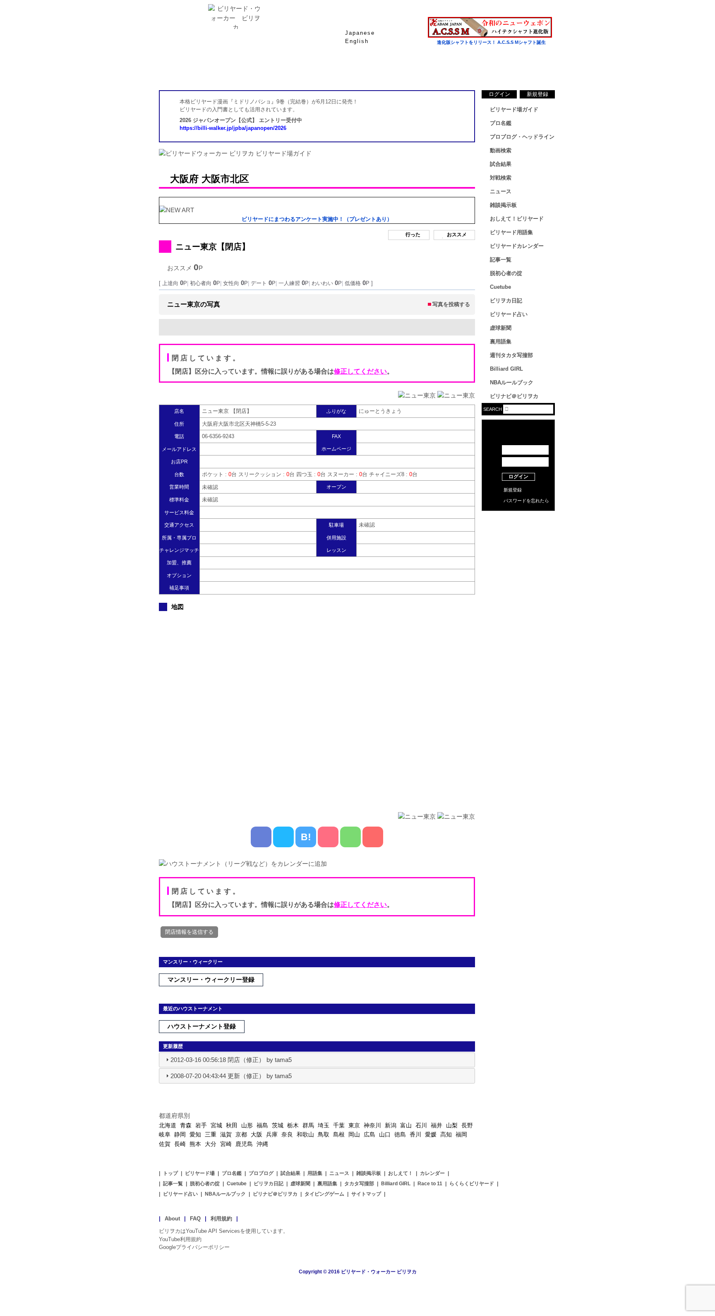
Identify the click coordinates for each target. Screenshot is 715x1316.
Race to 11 (429, 1184)
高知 (446, 1134)
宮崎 (226, 1144)
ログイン (499, 94)
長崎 (180, 1144)
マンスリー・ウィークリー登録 (211, 979)
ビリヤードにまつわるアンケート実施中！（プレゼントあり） (317, 219)
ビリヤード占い (509, 314)
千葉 (339, 1125)
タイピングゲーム (324, 1194)
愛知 (195, 1134)
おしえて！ (400, 1173)
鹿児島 (244, 1144)
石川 (421, 1125)
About (172, 1218)
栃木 (293, 1125)
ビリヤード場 (200, 1173)
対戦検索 (500, 178)
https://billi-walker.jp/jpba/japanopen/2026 (233, 128)
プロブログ (261, 1173)
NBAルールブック (511, 382)
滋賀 (226, 1134)
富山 (406, 1125)
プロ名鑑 (324, 70)
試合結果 (391, 70)
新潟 (390, 1125)
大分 (210, 1144)
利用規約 (221, 1218)
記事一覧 (500, 259)
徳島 (400, 1134)
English (357, 41)
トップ (170, 1173)
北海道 (167, 1125)
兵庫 (272, 1134)
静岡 (180, 1134)
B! (306, 837)
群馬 (308, 1125)
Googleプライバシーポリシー (194, 1247)
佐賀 (164, 1144)
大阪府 (184, 178)
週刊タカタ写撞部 (511, 355)
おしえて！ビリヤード (517, 219)
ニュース (523, 70)
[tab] (317, 1060)
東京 (354, 1125)
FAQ (195, 1218)
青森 (186, 1125)
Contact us (518, 533)
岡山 (354, 1134)
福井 (436, 1125)
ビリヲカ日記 (506, 300)
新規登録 (537, 94)
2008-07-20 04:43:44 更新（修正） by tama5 (231, 1075)
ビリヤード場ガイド (258, 70)
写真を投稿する (451, 304)
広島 (369, 1134)
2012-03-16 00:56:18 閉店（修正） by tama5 (231, 1059)
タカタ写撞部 (359, 1184)
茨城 (277, 1125)
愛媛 (431, 1134)
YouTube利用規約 (180, 1239)
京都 (241, 1134)
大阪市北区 (225, 178)
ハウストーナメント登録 (202, 1026)
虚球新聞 (500, 328)
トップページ (192, 70)
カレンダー (432, 1173)
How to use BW (518, 521)
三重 (210, 1134)
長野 (467, 1125)
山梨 (452, 1125)
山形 (247, 1125)
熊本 (195, 1144)
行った (412, 235)
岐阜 (164, 1134)
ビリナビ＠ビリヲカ (514, 396)
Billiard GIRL (506, 369)
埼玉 (323, 1125)
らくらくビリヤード (471, 1184)
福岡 (461, 1134)
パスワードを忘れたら (526, 500)
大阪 (256, 1134)
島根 (339, 1134)
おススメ (457, 235)
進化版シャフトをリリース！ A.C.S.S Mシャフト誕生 (491, 42)
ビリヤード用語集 (457, 70)
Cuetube (500, 287)
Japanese (360, 33)
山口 (385, 1134)
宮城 (216, 1125)
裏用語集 (500, 341)
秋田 (232, 1125)
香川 (415, 1134)
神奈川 (372, 1125)
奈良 (287, 1134)
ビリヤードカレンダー (517, 246)
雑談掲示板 (503, 205)
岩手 (201, 1125)
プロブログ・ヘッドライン (522, 137)
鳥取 (323, 1134)
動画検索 (500, 150)
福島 (262, 1125)
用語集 (314, 1173)
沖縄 (262, 1144)
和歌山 (305, 1134)
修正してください (360, 371)
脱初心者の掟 (506, 273)
